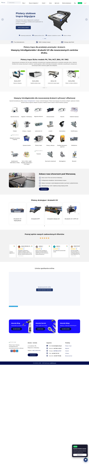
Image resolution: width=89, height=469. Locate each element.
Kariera (50, 3)
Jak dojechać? (33, 354)
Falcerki (67, 350)
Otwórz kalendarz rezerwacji (44, 289)
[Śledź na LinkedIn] (17, 351)
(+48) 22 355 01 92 (36, 350)
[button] (10, 77)
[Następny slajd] (86, 19)
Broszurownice (68, 355)
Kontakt (80, 3)
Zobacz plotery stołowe (23, 27)
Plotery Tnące (68, 345)
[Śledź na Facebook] (12, 351)
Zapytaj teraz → (80, 454)
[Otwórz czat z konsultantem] (86, 460)
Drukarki (43, 3)
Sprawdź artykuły (16, 329)
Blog (75, 3)
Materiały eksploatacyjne (66, 3)
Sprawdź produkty (65, 329)
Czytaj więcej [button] (59, 255)
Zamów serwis (40, 329)
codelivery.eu (53, 363)
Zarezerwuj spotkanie (13, 306)
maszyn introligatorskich (29, 100)
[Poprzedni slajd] (2, 19)
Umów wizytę (44, 189)
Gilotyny (67, 353)
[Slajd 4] (46, 38)
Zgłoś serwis (57, 3)
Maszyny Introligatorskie (33, 3)
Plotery (23, 3)
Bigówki (67, 348)
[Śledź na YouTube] (14, 351)
